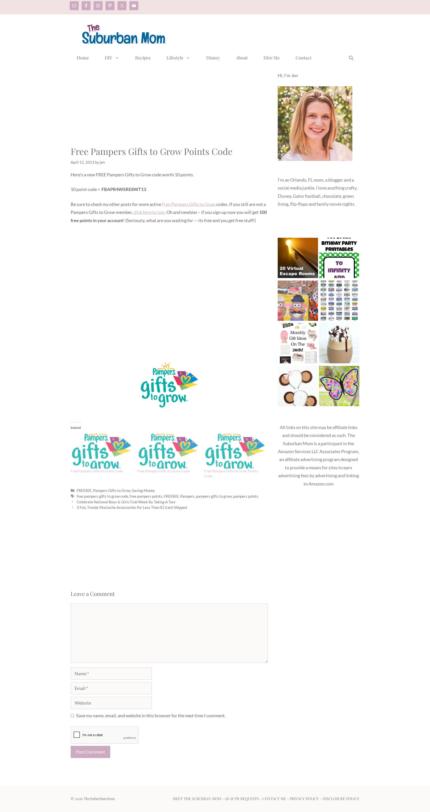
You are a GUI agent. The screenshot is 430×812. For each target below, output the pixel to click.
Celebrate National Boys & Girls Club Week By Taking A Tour (126, 502)
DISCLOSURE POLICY (340, 798)
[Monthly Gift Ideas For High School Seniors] (298, 344)
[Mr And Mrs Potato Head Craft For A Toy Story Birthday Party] (298, 302)
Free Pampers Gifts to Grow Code (97, 471)
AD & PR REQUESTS (241, 798)
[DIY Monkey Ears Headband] (298, 387)
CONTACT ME (274, 798)
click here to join (149, 212)
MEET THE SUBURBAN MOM (197, 798)
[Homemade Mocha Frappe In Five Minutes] (339, 344)
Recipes (143, 58)
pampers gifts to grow (214, 496)
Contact (303, 58)
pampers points (245, 496)
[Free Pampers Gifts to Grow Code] (101, 451)
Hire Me (272, 58)
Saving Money (143, 490)
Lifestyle (174, 58)
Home (83, 58)
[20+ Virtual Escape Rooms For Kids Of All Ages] (298, 259)
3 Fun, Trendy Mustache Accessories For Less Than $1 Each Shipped (132, 507)
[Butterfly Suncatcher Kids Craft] (339, 387)
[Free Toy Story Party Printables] (339, 259)
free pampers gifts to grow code (102, 496)
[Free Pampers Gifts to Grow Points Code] (235, 451)
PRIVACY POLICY (304, 798)
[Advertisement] (268, 33)
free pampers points (146, 496)
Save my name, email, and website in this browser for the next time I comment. (151, 715)
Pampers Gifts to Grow (111, 490)
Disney (213, 58)
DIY (108, 58)
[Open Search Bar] (351, 57)
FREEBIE (84, 490)
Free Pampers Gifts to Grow (188, 204)
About (242, 58)
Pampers (187, 496)
